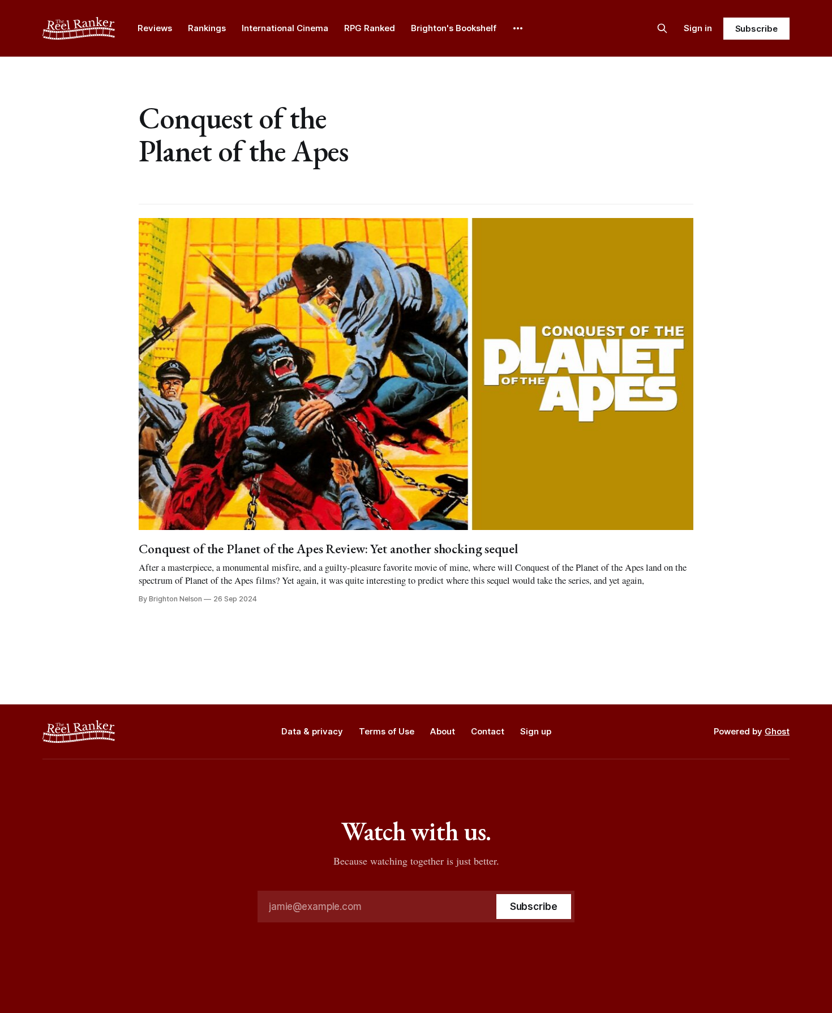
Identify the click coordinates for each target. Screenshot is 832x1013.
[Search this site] (662, 28)
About (442, 731)
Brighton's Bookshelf (453, 28)
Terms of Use (386, 731)
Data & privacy (312, 731)
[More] (518, 28)
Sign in (698, 28)
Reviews (155, 28)
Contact (487, 731)
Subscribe (756, 28)
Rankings (207, 28)
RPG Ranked (369, 28)
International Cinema (285, 28)
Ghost (777, 731)
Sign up (535, 731)
